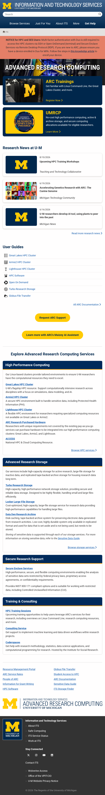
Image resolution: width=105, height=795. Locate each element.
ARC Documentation (65, 679)
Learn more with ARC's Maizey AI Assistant (52, 335)
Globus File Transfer (64, 669)
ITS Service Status (38, 735)
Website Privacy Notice (43, 780)
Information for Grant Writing (18, 683)
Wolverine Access (37, 770)
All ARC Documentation (86, 304)
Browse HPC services (83, 450)
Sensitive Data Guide (69, 538)
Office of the (39, 775)
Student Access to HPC (66, 674)
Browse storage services (81, 547)
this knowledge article (82, 51)
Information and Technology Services (45, 720)
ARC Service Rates (13, 674)
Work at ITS (34, 740)
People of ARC (10, 679)
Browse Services (20, 23)
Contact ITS (31, 762)
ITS (6, 32)
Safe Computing (37, 730)
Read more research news (86, 233)
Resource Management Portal (19, 669)
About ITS (62, 23)
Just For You (42, 23)
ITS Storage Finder (64, 688)
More (77, 23)
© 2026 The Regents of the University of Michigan (51, 790)
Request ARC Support (52, 317)
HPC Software (10, 688)
